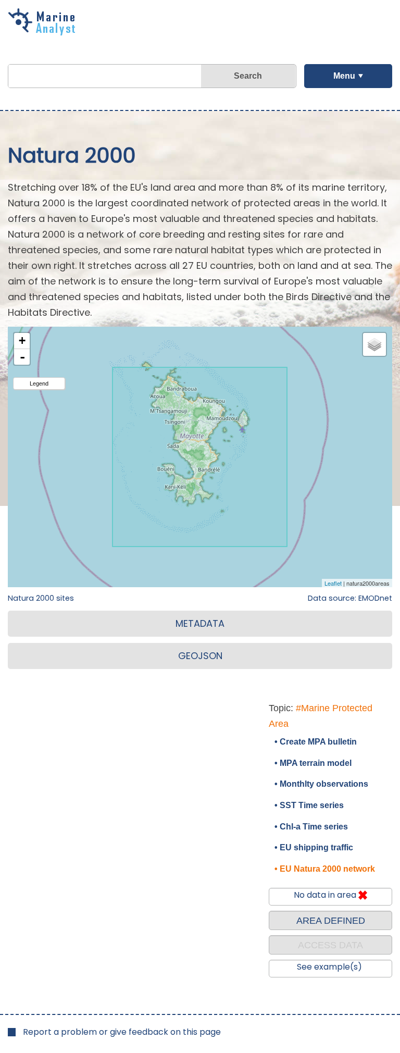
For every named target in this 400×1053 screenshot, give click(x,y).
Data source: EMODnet (350, 598)
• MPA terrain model (313, 763)
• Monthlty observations (321, 783)
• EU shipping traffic (313, 847)
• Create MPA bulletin (315, 741)
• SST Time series (309, 805)
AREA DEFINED (330, 920)
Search (248, 75)
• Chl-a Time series (311, 826)
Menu (344, 75)
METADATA (200, 623)
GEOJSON (200, 655)
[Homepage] (44, 31)
